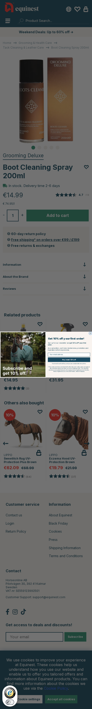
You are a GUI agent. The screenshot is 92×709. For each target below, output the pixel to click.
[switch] (10, 702)
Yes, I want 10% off (69, 360)
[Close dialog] (90, 333)
